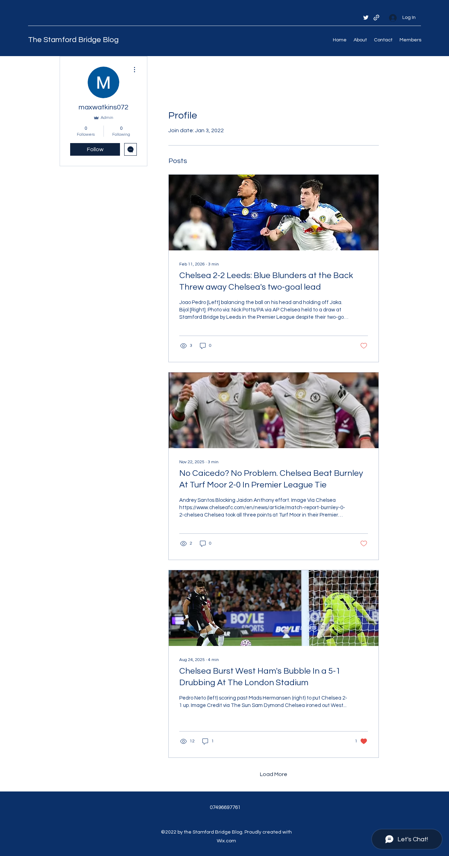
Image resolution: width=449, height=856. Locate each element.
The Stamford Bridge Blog (73, 40)
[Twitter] (365, 17)
